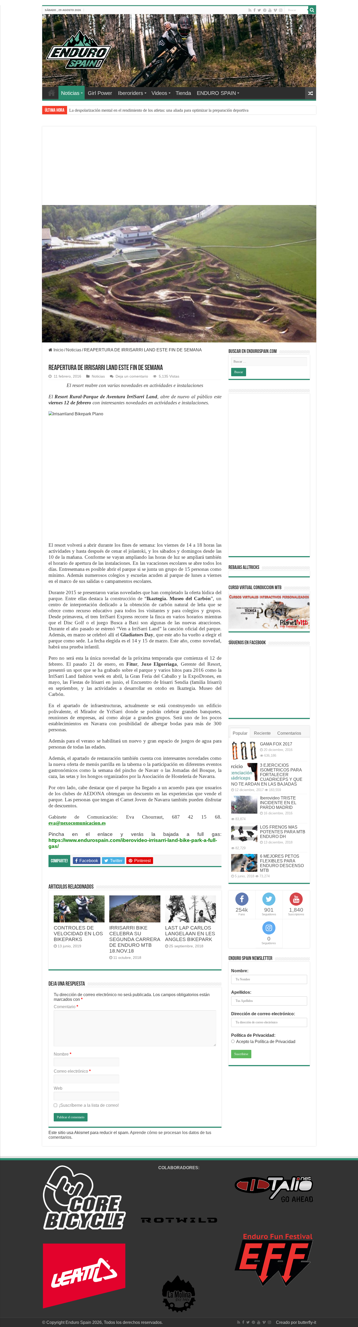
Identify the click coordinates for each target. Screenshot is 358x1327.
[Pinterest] (265, 10)
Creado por (287, 1322)
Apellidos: (241, 992)
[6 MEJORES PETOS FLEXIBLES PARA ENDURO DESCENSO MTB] (244, 863)
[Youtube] (270, 10)
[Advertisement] (179, 172)
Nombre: (239, 971)
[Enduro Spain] (79, 48)
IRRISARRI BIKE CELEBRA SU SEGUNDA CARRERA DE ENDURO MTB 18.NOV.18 (134, 939)
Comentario (66, 1006)
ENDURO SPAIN (216, 93)
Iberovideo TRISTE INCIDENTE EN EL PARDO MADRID (278, 803)
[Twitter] (259, 10)
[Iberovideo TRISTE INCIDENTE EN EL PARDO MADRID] (244, 805)
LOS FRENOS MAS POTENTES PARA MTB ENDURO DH (282, 832)
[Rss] (250, 10)
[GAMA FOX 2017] (244, 751)
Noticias (70, 93)
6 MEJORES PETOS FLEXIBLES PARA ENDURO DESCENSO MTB (282, 863)
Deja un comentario (132, 376)
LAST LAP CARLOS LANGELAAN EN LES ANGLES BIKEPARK (190, 933)
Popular (240, 733)
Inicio (57, 350)
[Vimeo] (275, 10)
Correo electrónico (72, 1071)
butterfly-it (307, 1322)
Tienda (183, 93)
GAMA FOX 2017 (276, 744)
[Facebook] (254, 10)
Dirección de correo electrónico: (263, 1014)
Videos (159, 93)
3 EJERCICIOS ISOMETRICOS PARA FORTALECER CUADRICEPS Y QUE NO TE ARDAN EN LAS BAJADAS (266, 774)
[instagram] (281, 10)
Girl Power (100, 93)
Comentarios (289, 733)
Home (51, 92)
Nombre (62, 1054)
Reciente (262, 733)
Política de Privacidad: (253, 1035)
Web (58, 1088)
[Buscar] (312, 10)
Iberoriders (130, 93)
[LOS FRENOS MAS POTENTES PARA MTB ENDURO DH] (244, 834)
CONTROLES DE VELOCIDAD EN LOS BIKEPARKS (78, 933)
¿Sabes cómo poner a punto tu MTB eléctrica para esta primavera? (124, 110)
